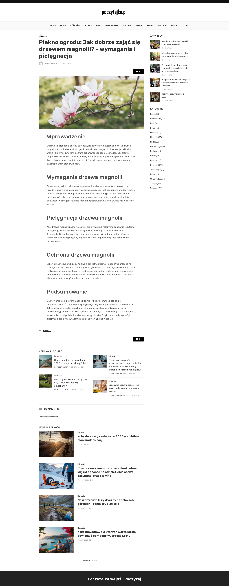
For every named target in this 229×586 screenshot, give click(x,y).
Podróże (153, 151)
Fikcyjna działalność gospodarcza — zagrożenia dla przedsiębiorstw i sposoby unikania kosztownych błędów (125, 365)
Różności (75, 25)
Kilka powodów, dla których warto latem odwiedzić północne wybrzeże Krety (107, 533)
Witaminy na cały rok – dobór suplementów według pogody (176, 54)
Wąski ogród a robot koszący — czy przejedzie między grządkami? (70, 382)
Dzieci (139, 25)
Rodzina (126, 25)
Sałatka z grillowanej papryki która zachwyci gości (175, 43)
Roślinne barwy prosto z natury (173, 95)
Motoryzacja (155, 146)
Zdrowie (162, 25)
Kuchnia (153, 133)
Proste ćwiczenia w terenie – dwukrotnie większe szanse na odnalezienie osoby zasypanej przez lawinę (107, 472)
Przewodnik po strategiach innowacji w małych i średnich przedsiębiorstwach (175, 68)
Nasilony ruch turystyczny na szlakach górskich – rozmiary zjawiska (106, 501)
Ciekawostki (111, 25)
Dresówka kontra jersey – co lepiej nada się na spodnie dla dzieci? (124, 388)
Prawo (153, 156)
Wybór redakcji (156, 179)
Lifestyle (112, 381)
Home (53, 25)
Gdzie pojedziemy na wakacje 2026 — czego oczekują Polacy (71, 362)
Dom (98, 25)
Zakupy (175, 25)
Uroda (149, 25)
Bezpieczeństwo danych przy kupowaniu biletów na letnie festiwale (176, 82)
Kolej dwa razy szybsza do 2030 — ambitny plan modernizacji (108, 438)
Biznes (88, 25)
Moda (63, 25)
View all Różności (90, 561)
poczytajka (53, 64)
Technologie (155, 170)
